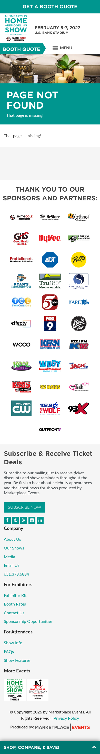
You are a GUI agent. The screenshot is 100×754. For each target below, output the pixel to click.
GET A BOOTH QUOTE (50, 6)
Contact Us (14, 613)
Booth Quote (21, 49)
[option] (50, 89)
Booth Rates (15, 604)
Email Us (11, 565)
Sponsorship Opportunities (28, 621)
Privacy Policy (66, 718)
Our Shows (14, 548)
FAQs (9, 652)
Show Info (13, 643)
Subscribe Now (24, 507)
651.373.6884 (16, 574)
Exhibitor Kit (15, 596)
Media (9, 557)
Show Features (17, 660)
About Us (12, 539)
